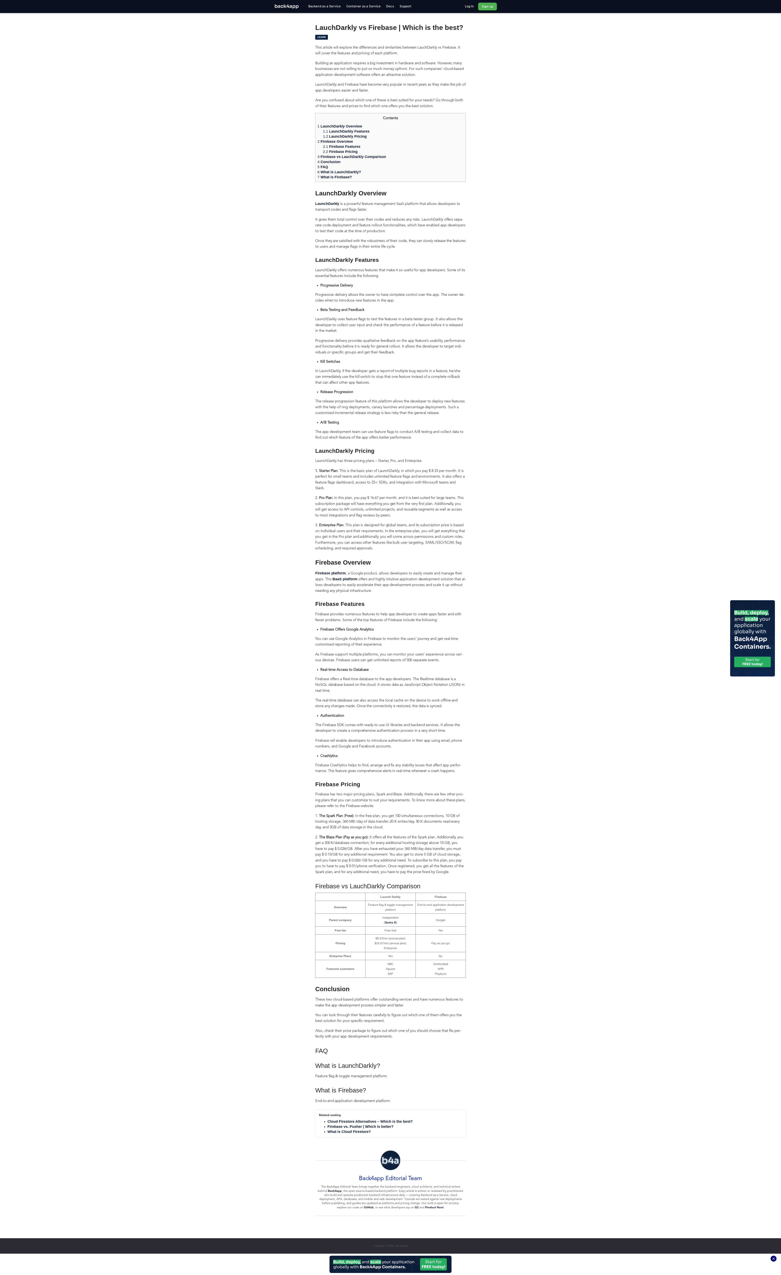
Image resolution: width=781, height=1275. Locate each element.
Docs (390, 6)
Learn (321, 37)
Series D (390, 922)
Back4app (335, 1190)
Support (406, 6)
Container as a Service (363, 6)
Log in (469, 6)
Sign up (487, 6)
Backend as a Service (324, 6)
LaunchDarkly (327, 204)
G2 (417, 1207)
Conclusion (329, 162)
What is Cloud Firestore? (349, 1132)
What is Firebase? (334, 177)
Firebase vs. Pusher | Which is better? (360, 1127)
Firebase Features (342, 147)
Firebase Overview (335, 141)
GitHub (369, 1207)
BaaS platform (345, 579)
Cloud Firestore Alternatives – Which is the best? (370, 1121)
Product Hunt (434, 1207)
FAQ (322, 167)
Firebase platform (330, 573)
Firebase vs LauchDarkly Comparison (351, 157)
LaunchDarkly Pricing (345, 136)
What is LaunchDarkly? (339, 172)
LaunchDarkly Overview (340, 126)
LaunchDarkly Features (347, 131)
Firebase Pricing (341, 152)
